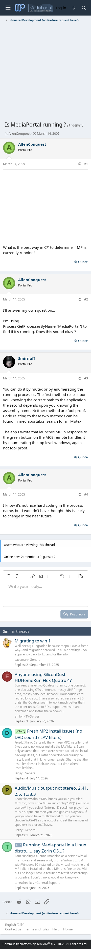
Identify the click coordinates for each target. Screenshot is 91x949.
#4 (86, 494)
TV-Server (32, 716)
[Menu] (7, 7)
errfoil (19, 716)
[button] (9, 576)
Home (68, 929)
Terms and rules (37, 929)
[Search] (84, 8)
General (35, 659)
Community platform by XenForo (45, 944)
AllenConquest (20, 133)
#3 (86, 378)
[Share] (79, 164)
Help (55, 929)
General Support (48, 883)
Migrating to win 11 (34, 641)
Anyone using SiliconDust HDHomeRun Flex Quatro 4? (43, 677)
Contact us (13, 929)
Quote (83, 261)
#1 (86, 164)
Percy (18, 830)
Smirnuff (26, 358)
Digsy (18, 773)
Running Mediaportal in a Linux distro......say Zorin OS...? (50, 848)
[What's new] (74, 8)
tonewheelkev (24, 883)
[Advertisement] (45, 72)
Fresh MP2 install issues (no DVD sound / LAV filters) (48, 734)
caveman (21, 659)
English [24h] (14, 924)
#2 (86, 299)
